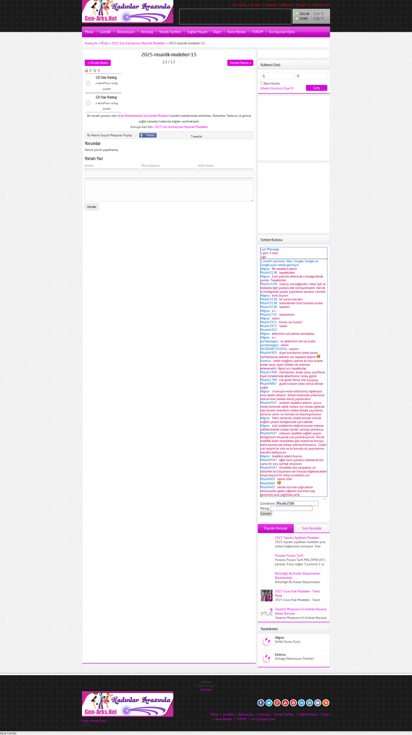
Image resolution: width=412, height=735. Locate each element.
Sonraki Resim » (240, 63)
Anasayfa (91, 43)
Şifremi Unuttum (271, 88)
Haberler (270, 5)
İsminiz (89, 165)
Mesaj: (264, 508)
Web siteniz (206, 165)
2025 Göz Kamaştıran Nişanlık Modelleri (138, 43)
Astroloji (147, 32)
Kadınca (280, 654)
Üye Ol (288, 88)
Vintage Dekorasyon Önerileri (294, 658)
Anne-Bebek (236, 32)
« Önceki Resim (98, 63)
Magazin (302, 5)
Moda (89, 32)
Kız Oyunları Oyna (281, 32)
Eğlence (286, 5)
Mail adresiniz (150, 165)
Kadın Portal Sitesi (94, 721)
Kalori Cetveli (321, 5)
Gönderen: (268, 503)
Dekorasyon (126, 32)
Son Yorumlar (312, 528)
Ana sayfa (239, 5)
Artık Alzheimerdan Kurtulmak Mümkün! (144, 116)
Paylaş (148, 135)
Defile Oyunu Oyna (287, 641)
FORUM (257, 32)
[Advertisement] (235, 16)
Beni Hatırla (271, 83)
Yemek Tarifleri (170, 32)
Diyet (217, 32)
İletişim (255, 5)
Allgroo (279, 637)
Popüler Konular (276, 528)
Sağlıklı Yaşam (197, 32)
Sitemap (206, 689)
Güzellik (105, 32)
